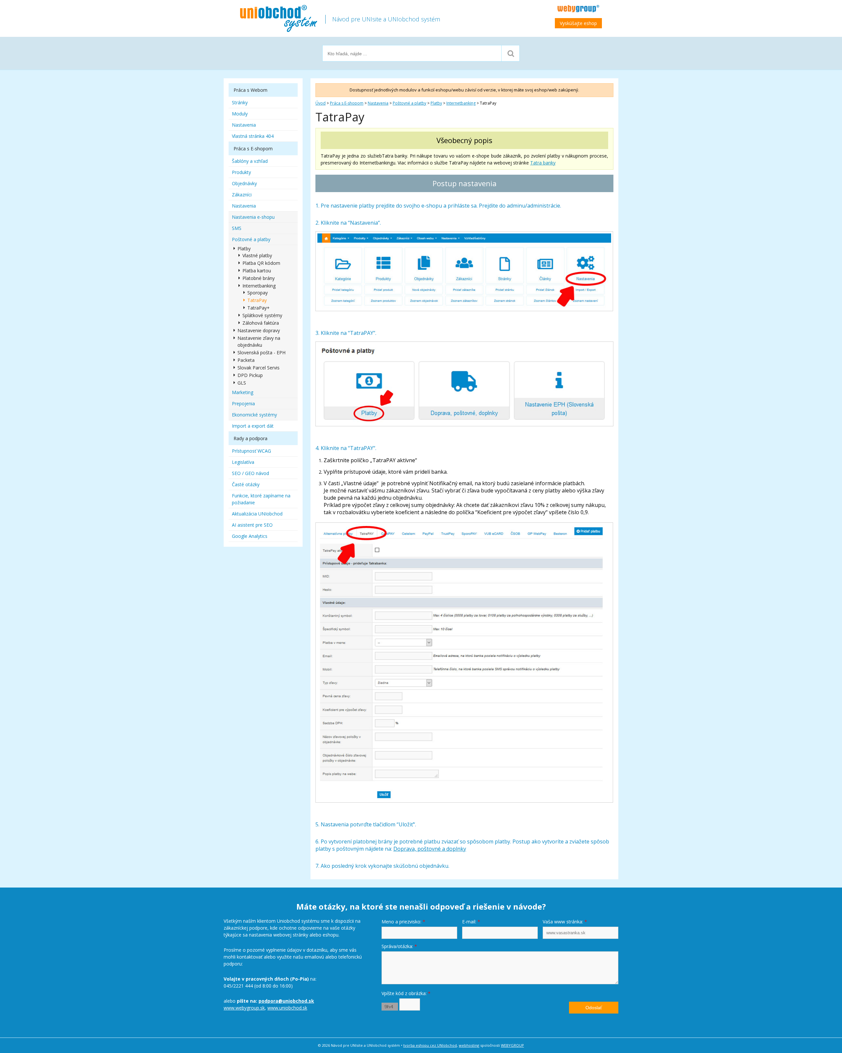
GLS (241, 383)
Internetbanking (461, 103)
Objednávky (244, 183)
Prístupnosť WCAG (251, 451)
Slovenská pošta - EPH (261, 352)
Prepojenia (243, 403)
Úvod (320, 103)
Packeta (246, 360)
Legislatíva (243, 462)
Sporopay (257, 292)
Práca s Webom (250, 90)
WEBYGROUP (512, 1045)
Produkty (241, 172)
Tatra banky (543, 163)
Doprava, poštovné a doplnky (429, 848)
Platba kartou (256, 270)
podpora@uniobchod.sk (286, 1001)
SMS (236, 228)
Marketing (242, 392)
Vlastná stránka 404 (253, 136)
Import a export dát (253, 426)
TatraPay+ (258, 308)
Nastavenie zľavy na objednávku (258, 341)
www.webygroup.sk (244, 1008)
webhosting (469, 1045)
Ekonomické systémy (254, 415)
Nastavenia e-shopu (253, 217)
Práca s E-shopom (346, 103)
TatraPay (257, 300)
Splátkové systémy (262, 315)
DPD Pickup (250, 375)
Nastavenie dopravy (258, 330)
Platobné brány (258, 278)
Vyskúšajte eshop (578, 23)
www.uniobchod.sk (287, 1008)
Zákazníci (242, 194)
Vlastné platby (257, 255)
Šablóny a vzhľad (250, 161)
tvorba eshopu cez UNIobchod (430, 1045)
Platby (436, 103)
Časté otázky (246, 484)
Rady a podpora (250, 438)
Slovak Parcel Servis (258, 367)
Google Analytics (249, 536)
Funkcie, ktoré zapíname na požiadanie (261, 499)
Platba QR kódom (261, 263)
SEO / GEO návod (250, 473)
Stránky (240, 102)
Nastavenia (378, 103)
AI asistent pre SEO (252, 525)
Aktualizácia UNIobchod (257, 514)
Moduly (240, 114)
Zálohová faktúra (260, 323)
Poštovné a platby (409, 103)
